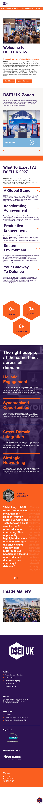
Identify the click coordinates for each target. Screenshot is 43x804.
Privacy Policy (9, 683)
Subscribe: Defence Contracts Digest (17, 717)
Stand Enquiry (9, 81)
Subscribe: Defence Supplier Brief (16, 720)
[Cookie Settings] (39, 800)
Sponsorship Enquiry (24, 81)
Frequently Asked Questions (14, 675)
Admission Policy (10, 686)
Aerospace (10, 142)
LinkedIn (7, 714)
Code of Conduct (10, 678)
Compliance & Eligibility (12, 681)
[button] (39, 150)
